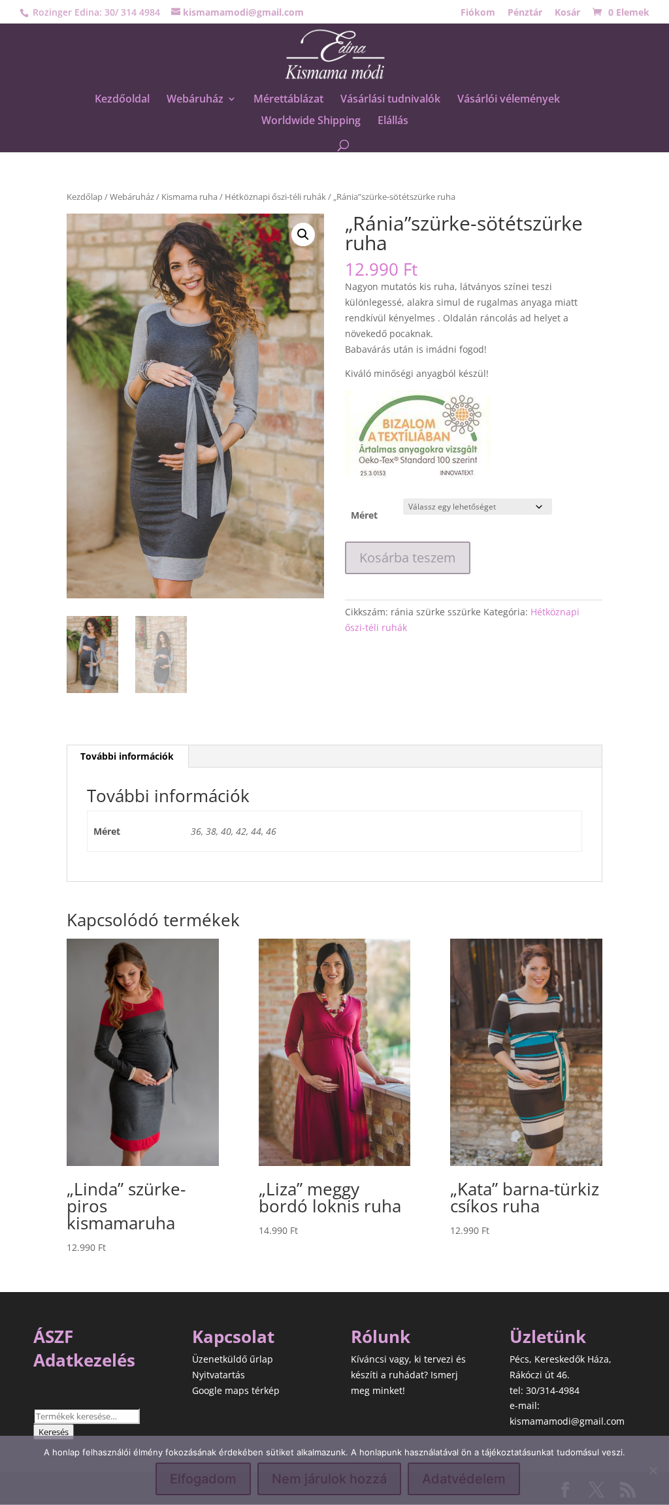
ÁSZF (53, 1336)
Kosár (567, 13)
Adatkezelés (84, 1360)
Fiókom (478, 13)
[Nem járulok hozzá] (652, 1470)
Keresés (54, 1432)
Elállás (393, 121)
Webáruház (195, 100)
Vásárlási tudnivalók (390, 100)
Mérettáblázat (288, 100)
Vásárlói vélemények (508, 100)
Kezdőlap (85, 196)
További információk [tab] (127, 756)
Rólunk (380, 1336)
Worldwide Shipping (311, 121)
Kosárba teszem (407, 557)
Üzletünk (548, 1336)
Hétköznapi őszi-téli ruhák (275, 196)
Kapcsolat (233, 1336)
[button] (303, 234)
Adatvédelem (464, 1479)
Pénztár (525, 13)
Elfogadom (203, 1479)
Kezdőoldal (122, 100)
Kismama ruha (189, 196)
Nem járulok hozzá (329, 1479)
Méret (364, 515)
